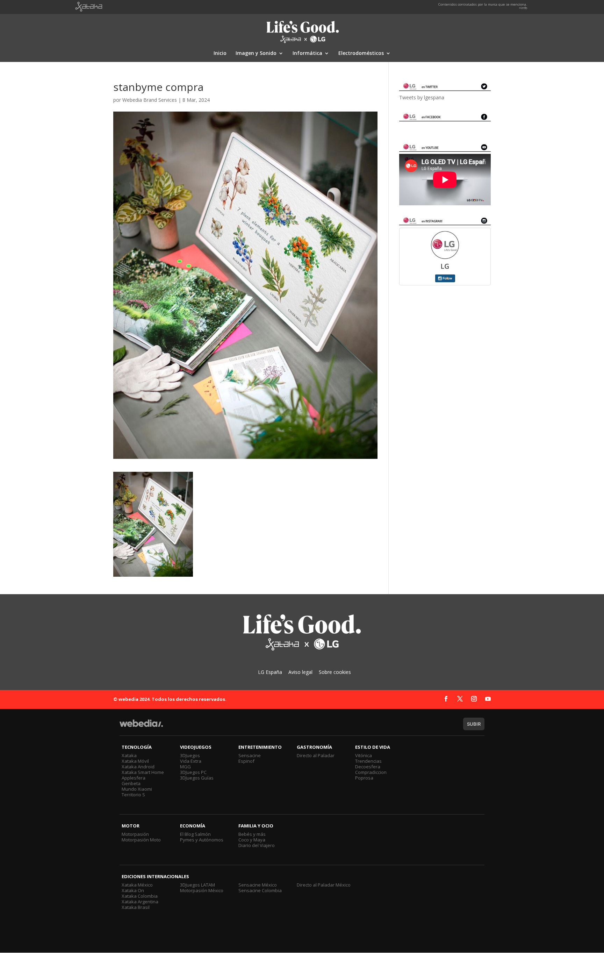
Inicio (220, 53)
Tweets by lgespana (421, 97)
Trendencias (368, 761)
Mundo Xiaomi (137, 789)
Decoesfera (367, 766)
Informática (307, 53)
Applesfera (133, 778)
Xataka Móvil (135, 761)
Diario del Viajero (256, 845)
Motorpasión (135, 834)
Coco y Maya (251, 839)
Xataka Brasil (136, 907)
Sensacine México (257, 885)
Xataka (129, 755)
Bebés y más (252, 834)
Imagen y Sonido (256, 53)
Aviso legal (300, 672)
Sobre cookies (335, 672)
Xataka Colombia (140, 896)
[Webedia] (141, 726)
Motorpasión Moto (141, 839)
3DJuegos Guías (197, 778)
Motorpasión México (201, 890)
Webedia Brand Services (149, 100)
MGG (185, 766)
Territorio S (133, 794)
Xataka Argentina (140, 901)
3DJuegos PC (193, 772)
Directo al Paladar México (324, 885)
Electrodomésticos (361, 53)
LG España (270, 672)
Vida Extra (190, 761)
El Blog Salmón (195, 834)
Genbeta (131, 783)
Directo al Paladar (316, 755)
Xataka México (137, 885)
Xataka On (133, 890)
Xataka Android (138, 766)
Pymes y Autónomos (201, 839)
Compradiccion (371, 772)
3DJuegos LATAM (197, 885)
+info (523, 8)
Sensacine (249, 755)
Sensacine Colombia (260, 890)
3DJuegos (190, 755)
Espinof (246, 761)
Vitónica (363, 755)
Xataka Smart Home (143, 772)
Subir (474, 724)
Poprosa (364, 778)
